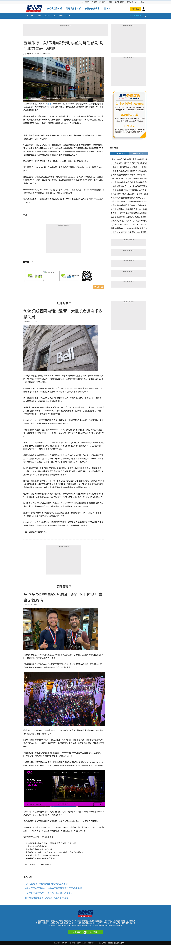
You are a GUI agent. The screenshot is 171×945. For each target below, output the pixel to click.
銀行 (49, 104)
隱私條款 (72, 943)
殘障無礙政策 (81, 943)
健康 (60, 16)
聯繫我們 (91, 943)
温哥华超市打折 (73, 8)
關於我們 (57, 943)
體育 (54, 16)
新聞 (32, 16)
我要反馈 (99, 287)
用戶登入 (135, 9)
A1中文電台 (139, 2)
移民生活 (47, 16)
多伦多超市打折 (54, 8)
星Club (107, 8)
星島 (110, 2)
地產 (39, 16)
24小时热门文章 (119, 153)
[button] (145, 16)
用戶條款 (64, 943)
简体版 (132, 15)
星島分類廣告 (119, 2)
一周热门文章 (138, 153)
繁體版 (138, 15)
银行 (31, 262)
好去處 (68, 16)
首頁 (26, 16)
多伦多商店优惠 (92, 8)
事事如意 (130, 2)
